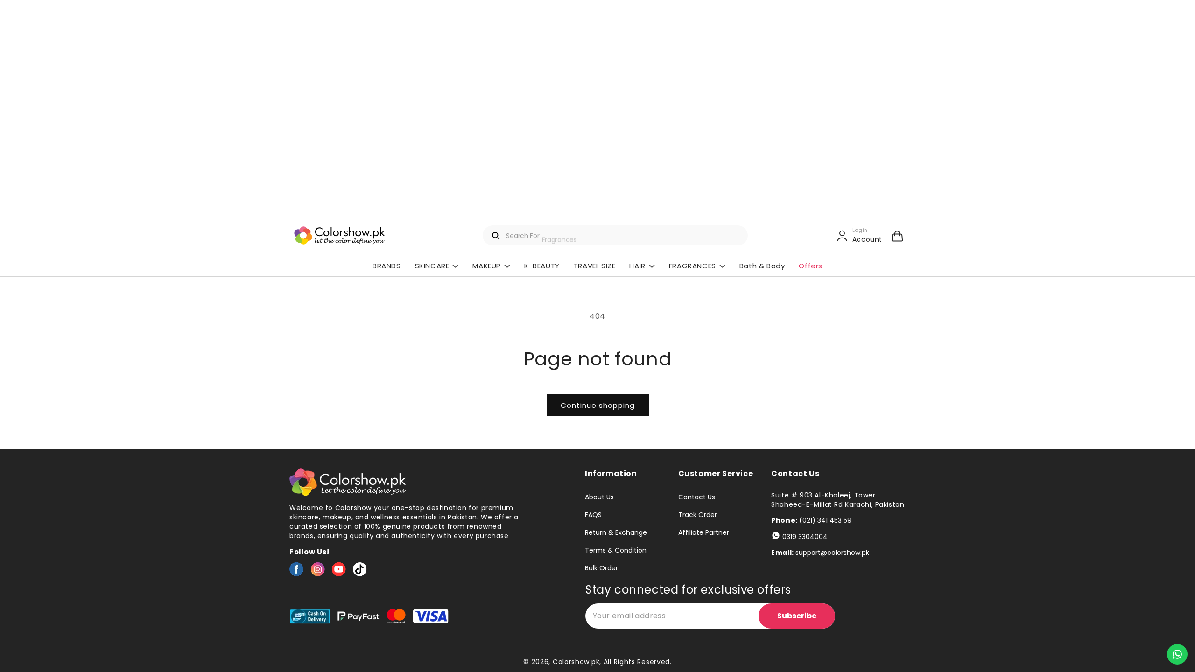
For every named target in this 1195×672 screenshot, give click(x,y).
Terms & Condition (616, 550)
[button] (897, 235)
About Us (599, 497)
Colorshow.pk (576, 661)
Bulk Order (601, 568)
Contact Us (696, 497)
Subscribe (796, 615)
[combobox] (615, 235)
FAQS (593, 514)
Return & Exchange (616, 532)
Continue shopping (598, 405)
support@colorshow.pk (832, 552)
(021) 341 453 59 (825, 520)
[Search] (496, 235)
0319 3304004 (805, 536)
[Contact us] (1177, 654)
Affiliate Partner (703, 532)
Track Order (697, 514)
